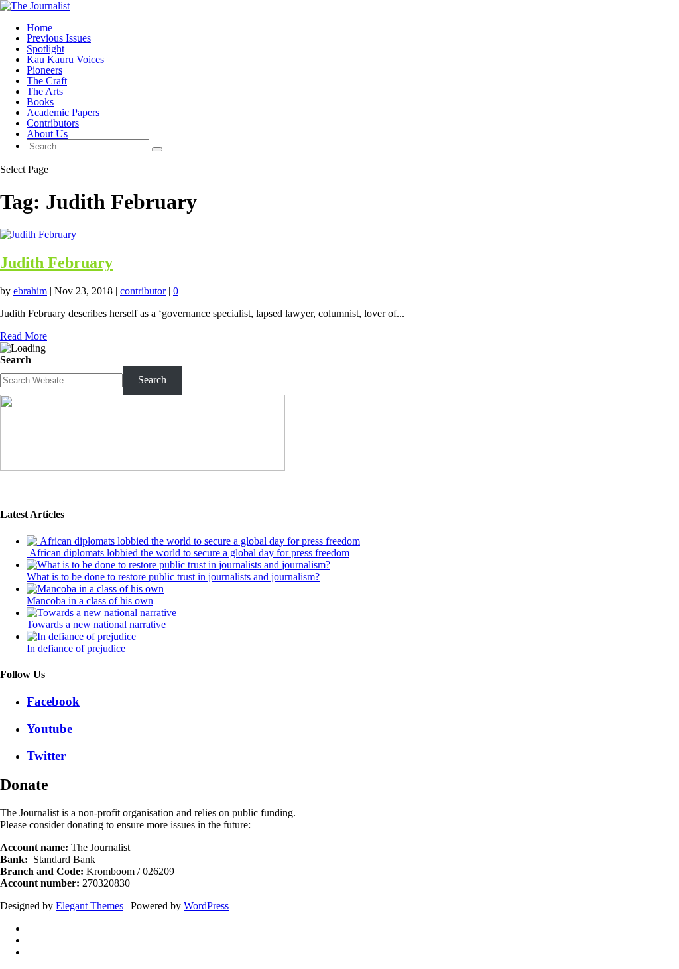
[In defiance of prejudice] (81, 636)
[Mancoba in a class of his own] (95, 588)
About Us (47, 133)
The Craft (47, 80)
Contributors (53, 123)
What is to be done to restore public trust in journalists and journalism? (173, 576)
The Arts (45, 91)
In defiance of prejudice (76, 648)
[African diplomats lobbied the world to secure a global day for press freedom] (193, 541)
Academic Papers (63, 112)
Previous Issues (59, 38)
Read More (23, 336)
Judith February (56, 262)
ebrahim (30, 290)
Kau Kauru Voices (65, 59)
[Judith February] (38, 234)
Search (15, 359)
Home (39, 27)
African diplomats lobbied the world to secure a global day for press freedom (188, 552)
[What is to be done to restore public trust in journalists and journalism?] (178, 564)
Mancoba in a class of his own (90, 600)
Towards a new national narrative (96, 624)
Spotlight (45, 48)
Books (40, 101)
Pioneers (44, 70)
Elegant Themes (89, 905)
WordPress (206, 905)
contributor (143, 290)
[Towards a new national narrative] (101, 612)
